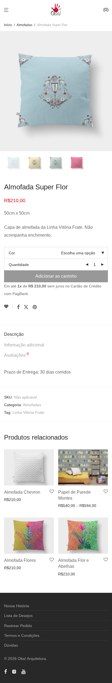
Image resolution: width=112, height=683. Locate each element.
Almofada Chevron (22, 492)
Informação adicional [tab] (24, 345)
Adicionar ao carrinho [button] (20, 499)
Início (8, 25)
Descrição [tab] (14, 334)
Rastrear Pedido (18, 626)
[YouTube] (23, 671)
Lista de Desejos (18, 615)
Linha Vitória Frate (28, 412)
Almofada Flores (20, 560)
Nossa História (16, 606)
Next (107, 91)
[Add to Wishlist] (8, 306)
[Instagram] (14, 671)
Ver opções (66, 505)
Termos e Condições (21, 635)
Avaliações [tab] (16, 355)
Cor (12, 253)
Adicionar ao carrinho (56, 276)
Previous (5, 91)
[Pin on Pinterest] (35, 307)
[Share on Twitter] (26, 307)
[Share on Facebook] (18, 307)
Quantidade (19, 264)
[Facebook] (5, 671)
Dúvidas (11, 645)
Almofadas (24, 25)
